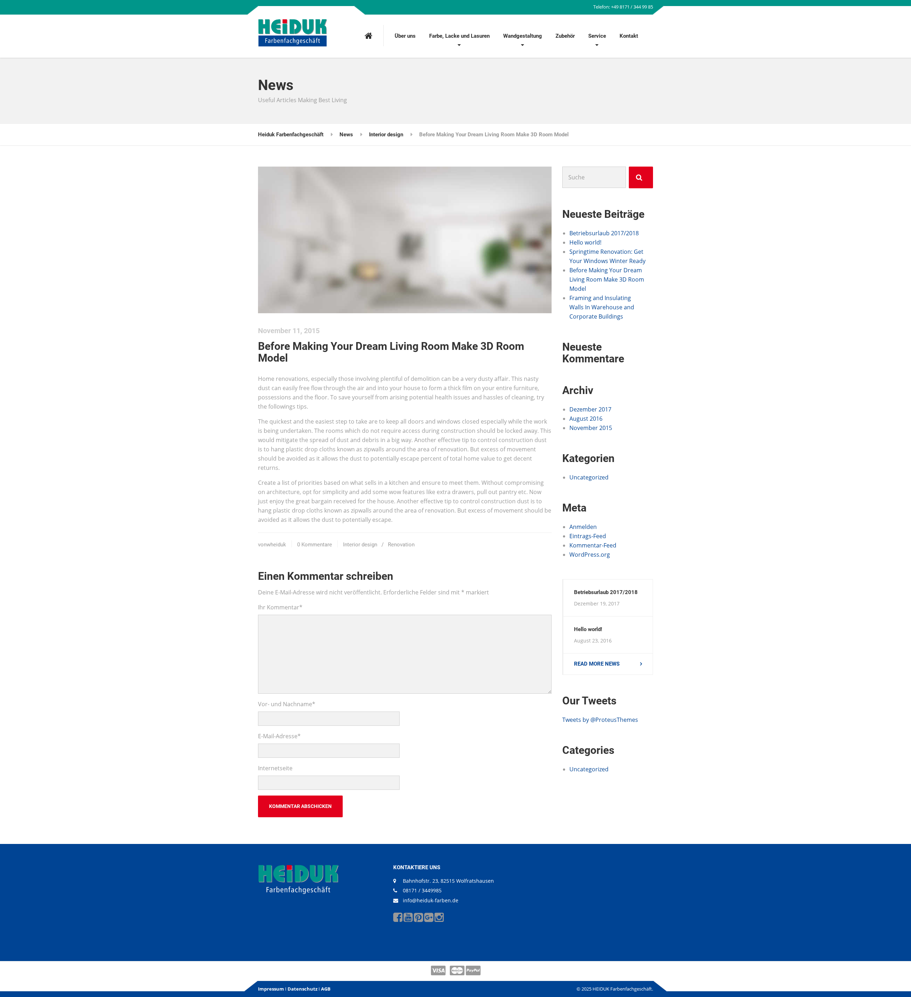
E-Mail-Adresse (279, 736)
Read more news (597, 664)
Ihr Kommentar (280, 607)
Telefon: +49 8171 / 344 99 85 (623, 7)
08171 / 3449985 (422, 890)
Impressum (271, 989)
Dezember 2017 (590, 409)
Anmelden (583, 527)
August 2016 (585, 419)
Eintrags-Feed (587, 536)
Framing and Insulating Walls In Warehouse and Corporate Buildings (601, 307)
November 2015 (590, 428)
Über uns (405, 36)
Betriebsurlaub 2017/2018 (604, 233)
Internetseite (275, 768)
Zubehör (565, 36)
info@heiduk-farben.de (430, 900)
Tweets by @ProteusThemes (600, 720)
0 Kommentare (314, 544)
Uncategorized (589, 477)
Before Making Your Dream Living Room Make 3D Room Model (606, 279)
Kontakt (629, 36)
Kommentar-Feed (592, 545)
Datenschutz (302, 989)
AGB (326, 989)
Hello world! (585, 242)
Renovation (401, 544)
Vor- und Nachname (286, 704)
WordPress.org (589, 554)
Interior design (360, 544)
